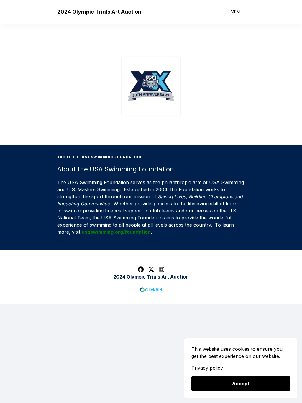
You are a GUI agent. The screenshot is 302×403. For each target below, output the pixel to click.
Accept (241, 383)
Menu (236, 11)
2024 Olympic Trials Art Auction (99, 12)
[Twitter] (151, 269)
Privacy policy (207, 368)
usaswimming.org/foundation (116, 232)
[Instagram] (161, 269)
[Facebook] (141, 269)
